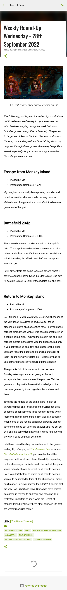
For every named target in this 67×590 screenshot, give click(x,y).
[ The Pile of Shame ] (21, 521)
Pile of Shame (26, 535)
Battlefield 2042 (13, 531)
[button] (5, 56)
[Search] (63, 5)
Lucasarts (10, 535)
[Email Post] (5, 527)
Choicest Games (17, 5)
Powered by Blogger (35, 585)
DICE (27, 531)
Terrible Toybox (42, 540)
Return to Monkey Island (18, 540)
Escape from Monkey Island (47, 531)
